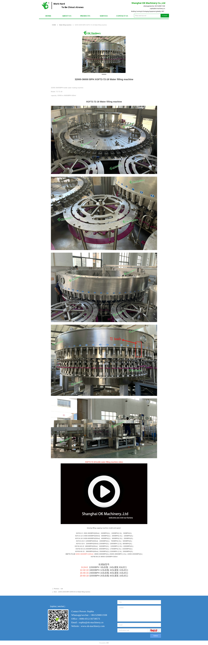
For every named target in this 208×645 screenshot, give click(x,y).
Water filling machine (65, 25)
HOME (54, 25)
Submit (155, 636)
